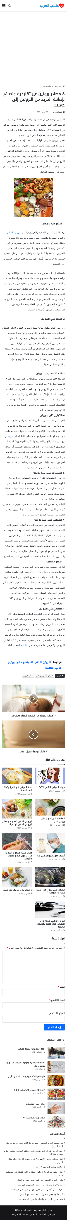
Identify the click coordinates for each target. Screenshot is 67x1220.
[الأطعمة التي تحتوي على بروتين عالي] (50, 807)
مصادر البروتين (28, 675)
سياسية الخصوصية (20, 1214)
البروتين (50, 675)
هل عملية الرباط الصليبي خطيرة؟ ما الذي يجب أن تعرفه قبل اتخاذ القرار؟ (34, 1144)
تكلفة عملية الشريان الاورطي (49, 1167)
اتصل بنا (42, 1214)
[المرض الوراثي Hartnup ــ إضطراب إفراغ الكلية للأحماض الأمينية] (50, 909)
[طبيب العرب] (52, 5)
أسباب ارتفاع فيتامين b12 (34, 1118)
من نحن (51, 1214)
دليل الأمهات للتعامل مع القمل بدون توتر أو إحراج (40, 1180)
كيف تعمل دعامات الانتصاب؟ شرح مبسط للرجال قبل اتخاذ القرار (35, 1160)
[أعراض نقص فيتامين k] (56, 1108)
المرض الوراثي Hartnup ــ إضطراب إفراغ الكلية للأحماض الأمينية (51, 924)
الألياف (24, 645)
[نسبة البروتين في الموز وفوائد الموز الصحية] (17, 776)
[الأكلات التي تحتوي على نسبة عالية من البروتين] (50, 877)
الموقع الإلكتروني (57, 1013)
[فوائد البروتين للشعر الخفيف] (50, 776)
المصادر (33, 1214)
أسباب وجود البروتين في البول (50, 856)
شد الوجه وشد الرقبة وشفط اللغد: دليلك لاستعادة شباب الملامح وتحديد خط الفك (33, 1152)
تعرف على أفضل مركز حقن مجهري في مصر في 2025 (36, 1190)
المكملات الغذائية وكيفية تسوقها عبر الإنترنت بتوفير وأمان (25, 1064)
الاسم (61, 987)
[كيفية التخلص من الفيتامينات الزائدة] (56, 1094)
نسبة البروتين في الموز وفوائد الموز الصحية (17, 788)
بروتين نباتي (40, 675)
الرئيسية (59, 86)
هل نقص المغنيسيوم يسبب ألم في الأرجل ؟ (25, 1076)
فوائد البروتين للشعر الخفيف (51, 787)
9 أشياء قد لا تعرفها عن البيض (17, 890)
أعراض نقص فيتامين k (35, 1104)
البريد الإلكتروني (57, 1000)
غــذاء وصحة (48, 86)
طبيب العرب (26, 1210)
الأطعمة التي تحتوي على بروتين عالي (53, 820)
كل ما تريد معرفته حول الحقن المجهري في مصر (40, 1185)
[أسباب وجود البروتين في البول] (50, 843)
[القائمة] (3, 6)
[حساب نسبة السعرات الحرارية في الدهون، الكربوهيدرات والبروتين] (17, 841)
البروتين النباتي (13, 232)
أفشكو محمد (57, 112)
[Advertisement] (33, 49)
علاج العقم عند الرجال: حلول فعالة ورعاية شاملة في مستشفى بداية (34, 1173)
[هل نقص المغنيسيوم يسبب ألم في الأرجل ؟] (56, 1080)
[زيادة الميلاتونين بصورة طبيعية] (56, 1053)
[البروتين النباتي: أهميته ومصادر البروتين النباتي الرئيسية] (17, 808)
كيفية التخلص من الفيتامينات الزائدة (29, 1090)
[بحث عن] (9, 6)
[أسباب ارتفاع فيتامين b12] (56, 1122)
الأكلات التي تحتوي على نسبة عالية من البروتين (50, 891)
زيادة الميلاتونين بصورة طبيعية (31, 1049)
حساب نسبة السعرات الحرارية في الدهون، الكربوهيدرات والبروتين (18, 856)
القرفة (11, 436)
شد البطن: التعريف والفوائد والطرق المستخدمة (41, 1199)
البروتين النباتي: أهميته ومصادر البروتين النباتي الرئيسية (17, 823)
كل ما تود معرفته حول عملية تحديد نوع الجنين (41, 1194)
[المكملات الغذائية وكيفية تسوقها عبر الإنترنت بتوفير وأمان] (56, 1067)
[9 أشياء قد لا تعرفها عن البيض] (17, 877)
